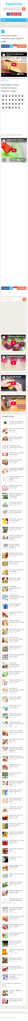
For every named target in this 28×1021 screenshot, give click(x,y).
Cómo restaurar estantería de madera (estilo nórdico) (16, 639)
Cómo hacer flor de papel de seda (15, 765)
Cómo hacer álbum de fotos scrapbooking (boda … (16, 799)
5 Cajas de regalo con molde (15, 991)
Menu (4, 20)
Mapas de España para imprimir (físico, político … (16, 478)
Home (2, 24)
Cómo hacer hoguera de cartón (16, 950)
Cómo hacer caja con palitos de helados (15, 714)
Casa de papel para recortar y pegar (15, 604)
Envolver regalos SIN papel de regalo (15, 891)
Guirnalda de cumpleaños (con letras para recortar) (16, 690)
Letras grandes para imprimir (15, 773)
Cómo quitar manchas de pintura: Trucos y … (16, 958)
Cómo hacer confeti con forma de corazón (16, 630)
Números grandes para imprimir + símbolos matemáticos (16, 495)
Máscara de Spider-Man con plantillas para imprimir (16, 537)
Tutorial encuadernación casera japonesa (16, 917)
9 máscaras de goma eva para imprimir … (16, 655)
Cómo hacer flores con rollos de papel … (16, 680)
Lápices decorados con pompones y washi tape (16, 757)
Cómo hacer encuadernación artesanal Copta (14, 664)
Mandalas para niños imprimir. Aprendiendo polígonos (16, 749)
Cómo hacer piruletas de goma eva (16, 429)
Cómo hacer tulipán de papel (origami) (16, 933)
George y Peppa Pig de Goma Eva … (16, 613)
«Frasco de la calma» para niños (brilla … (15, 942)
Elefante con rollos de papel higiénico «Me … (16, 999)
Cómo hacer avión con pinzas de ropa (16, 816)
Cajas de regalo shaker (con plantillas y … (16, 925)
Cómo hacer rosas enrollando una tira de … (17, 967)
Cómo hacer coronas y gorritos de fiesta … (16, 790)
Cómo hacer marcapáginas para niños (15, 588)
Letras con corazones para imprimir (15, 486)
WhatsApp (6, 80)
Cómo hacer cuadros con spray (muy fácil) (16, 824)
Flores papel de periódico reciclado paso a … (16, 622)
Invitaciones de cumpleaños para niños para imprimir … (16, 596)
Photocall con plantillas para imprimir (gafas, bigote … (16, 782)
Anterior (22, 46)
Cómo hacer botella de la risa (16, 849)
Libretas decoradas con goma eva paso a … (16, 672)
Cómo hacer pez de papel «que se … (15, 706)
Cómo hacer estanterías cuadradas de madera (16, 832)
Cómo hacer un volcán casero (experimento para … (16, 438)
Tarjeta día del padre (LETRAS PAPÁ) (15, 866)
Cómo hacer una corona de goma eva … (16, 841)
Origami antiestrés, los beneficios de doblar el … (16, 900)
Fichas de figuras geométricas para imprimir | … (14, 546)
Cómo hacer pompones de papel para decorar (16, 422)
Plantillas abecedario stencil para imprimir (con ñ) (15, 909)
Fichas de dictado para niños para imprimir (16, 528)
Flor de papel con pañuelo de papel (11, 984)
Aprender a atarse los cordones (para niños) (16, 553)
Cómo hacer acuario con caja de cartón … (16, 562)
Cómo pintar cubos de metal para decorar (16, 807)
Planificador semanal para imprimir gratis (15, 511)
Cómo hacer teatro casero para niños (15, 579)
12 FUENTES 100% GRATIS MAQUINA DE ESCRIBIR (16, 469)
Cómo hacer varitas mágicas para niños (15, 697)
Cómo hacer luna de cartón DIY (15, 857)
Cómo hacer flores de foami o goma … (15, 460)
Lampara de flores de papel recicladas (15, 647)
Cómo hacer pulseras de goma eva (16, 740)
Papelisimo (14, 4)
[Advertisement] (14, 123)
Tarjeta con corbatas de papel (16, 874)
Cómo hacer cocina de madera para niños (16, 883)
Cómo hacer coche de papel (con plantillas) (16, 731)
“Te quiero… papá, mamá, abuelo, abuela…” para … (16, 723)
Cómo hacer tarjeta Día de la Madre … (16, 570)
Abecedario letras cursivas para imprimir (16, 446)
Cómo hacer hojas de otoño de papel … (15, 519)
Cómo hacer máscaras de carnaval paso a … (16, 503)
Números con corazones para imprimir (16, 453)
